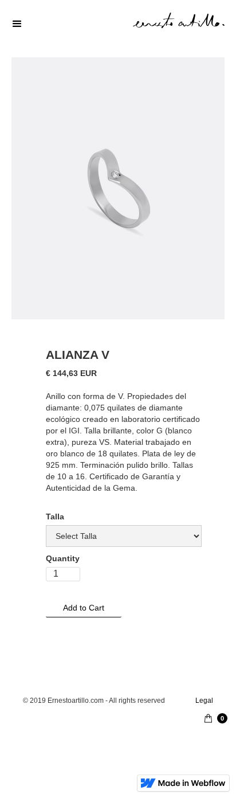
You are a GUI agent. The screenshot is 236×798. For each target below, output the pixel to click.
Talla (55, 516)
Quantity (63, 558)
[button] (118, 24)
